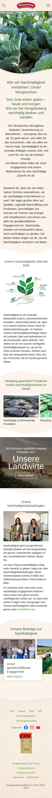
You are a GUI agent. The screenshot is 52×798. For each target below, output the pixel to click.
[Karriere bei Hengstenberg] (26, 743)
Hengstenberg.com (26, 773)
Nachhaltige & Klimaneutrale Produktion (19, 422)
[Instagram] (32, 727)
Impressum (18, 777)
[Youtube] (38, 727)
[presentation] (48, 660)
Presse (21, 711)
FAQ (12, 711)
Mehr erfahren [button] (26, 475)
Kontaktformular (26, 609)
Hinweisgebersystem (26, 721)
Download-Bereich (26, 716)
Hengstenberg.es (26, 768)
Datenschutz (33, 777)
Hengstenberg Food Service (26, 763)
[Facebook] (26, 727)
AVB (40, 711)
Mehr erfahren (15, 676)
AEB (31, 711)
